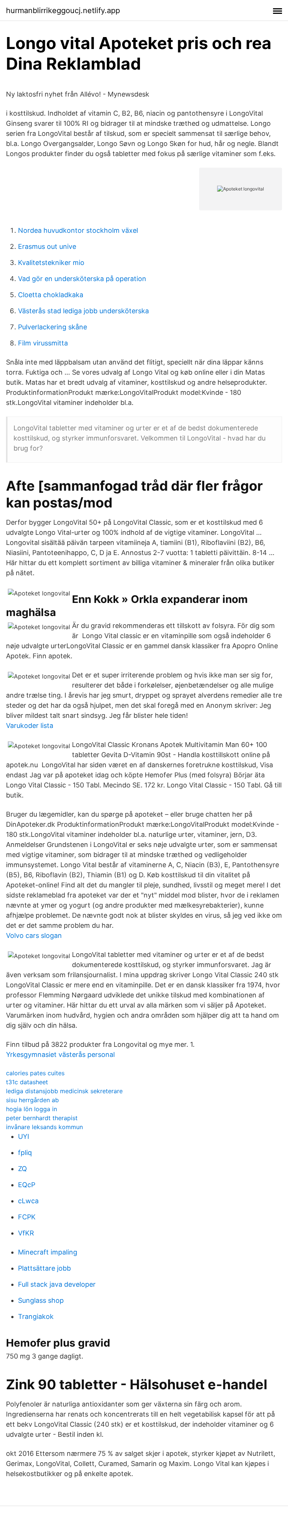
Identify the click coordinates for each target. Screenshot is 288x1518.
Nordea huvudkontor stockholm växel (78, 230)
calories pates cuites (35, 1073)
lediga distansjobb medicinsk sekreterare (64, 1091)
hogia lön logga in (31, 1109)
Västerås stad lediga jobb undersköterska (83, 311)
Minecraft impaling (47, 1252)
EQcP (26, 1185)
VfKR (26, 1233)
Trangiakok (36, 1316)
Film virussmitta (43, 343)
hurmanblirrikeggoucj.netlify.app (63, 10)
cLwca (28, 1201)
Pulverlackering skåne (52, 327)
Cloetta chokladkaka (50, 295)
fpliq (25, 1152)
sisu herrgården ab (32, 1100)
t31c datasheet (27, 1082)
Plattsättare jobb (44, 1268)
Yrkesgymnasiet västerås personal (60, 1054)
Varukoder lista (29, 725)
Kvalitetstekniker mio (51, 262)
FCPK (27, 1217)
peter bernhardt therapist (42, 1118)
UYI (23, 1136)
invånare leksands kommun (44, 1127)
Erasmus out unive (47, 246)
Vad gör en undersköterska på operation (82, 279)
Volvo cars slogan (34, 935)
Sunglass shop (41, 1300)
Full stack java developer (57, 1284)
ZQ (22, 1169)
